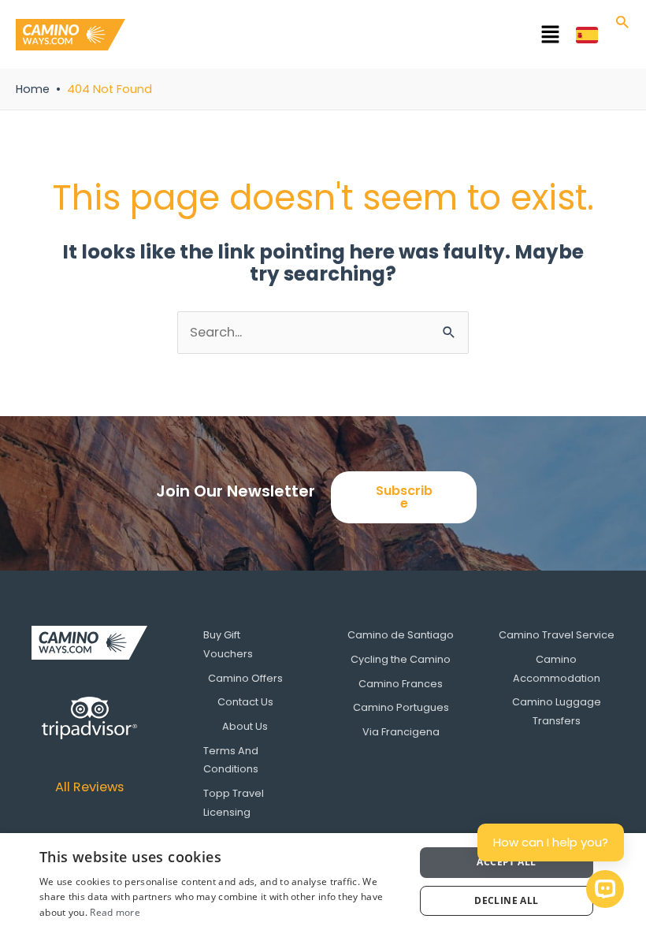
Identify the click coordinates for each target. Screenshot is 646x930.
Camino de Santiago (400, 635)
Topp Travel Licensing (233, 803)
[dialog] (323, 881)
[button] (350, 37)
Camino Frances (400, 683)
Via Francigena (401, 731)
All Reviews (89, 787)
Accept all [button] (506, 862)
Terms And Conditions (230, 760)
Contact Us (245, 702)
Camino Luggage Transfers (556, 711)
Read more (115, 912)
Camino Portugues (401, 707)
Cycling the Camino (401, 659)
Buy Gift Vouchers (228, 644)
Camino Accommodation (556, 669)
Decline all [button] (506, 900)
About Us (245, 726)
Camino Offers (245, 678)
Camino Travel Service (556, 635)
